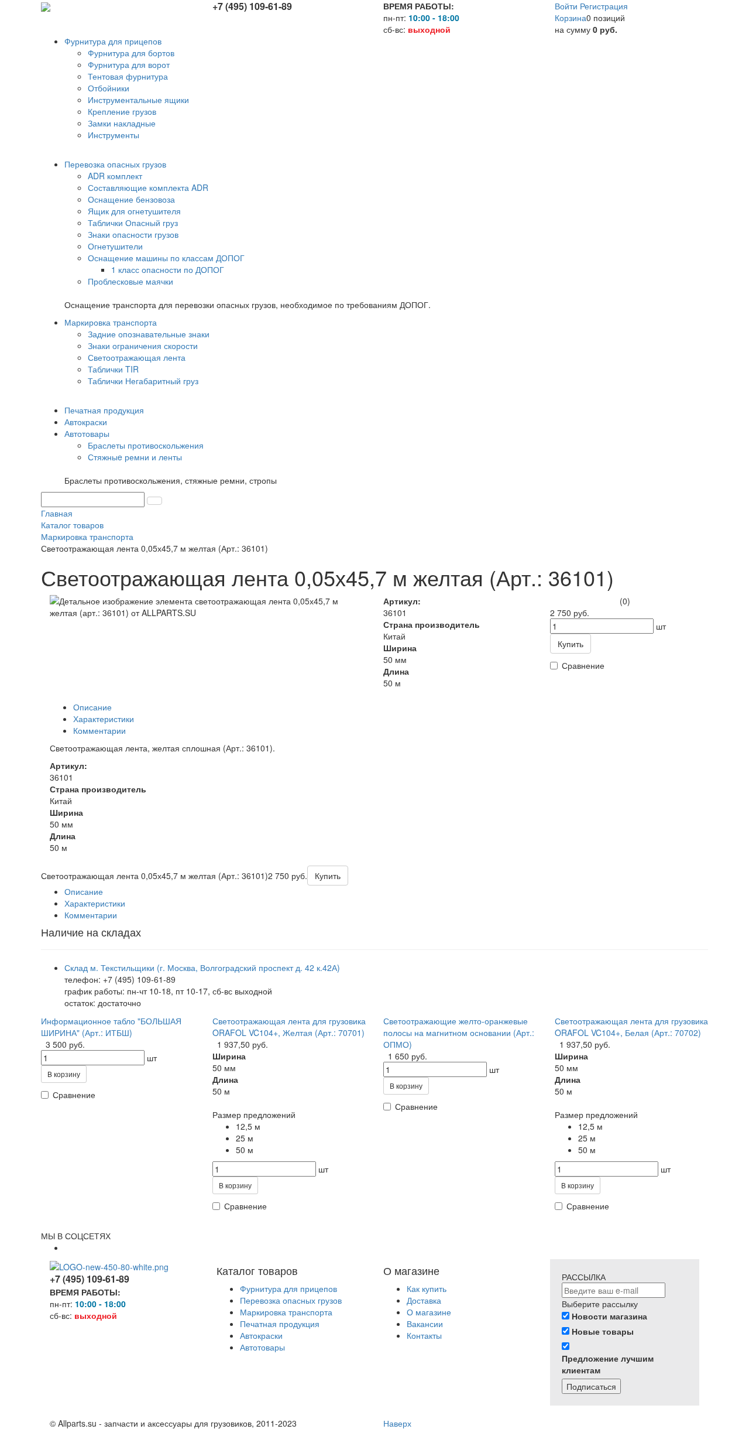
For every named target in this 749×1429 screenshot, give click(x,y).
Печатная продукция (279, 1323)
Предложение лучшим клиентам (608, 1364)
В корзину (63, 1074)
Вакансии (425, 1323)
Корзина (570, 17)
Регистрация (604, 6)
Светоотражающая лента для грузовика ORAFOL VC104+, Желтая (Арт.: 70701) (289, 1026)
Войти (567, 6)
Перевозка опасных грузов (291, 1300)
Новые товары (603, 1331)
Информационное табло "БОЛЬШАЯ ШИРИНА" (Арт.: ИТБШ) (111, 1026)
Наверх (397, 1423)
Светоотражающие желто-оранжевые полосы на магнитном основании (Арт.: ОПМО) (458, 1032)
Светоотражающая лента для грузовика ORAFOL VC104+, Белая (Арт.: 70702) (631, 1026)
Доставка (424, 1300)
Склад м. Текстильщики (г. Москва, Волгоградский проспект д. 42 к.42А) (202, 967)
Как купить (426, 1288)
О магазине (429, 1312)
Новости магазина (609, 1316)
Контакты (424, 1335)
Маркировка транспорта (286, 1312)
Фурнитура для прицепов (288, 1288)
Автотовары (262, 1347)
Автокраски (261, 1335)
